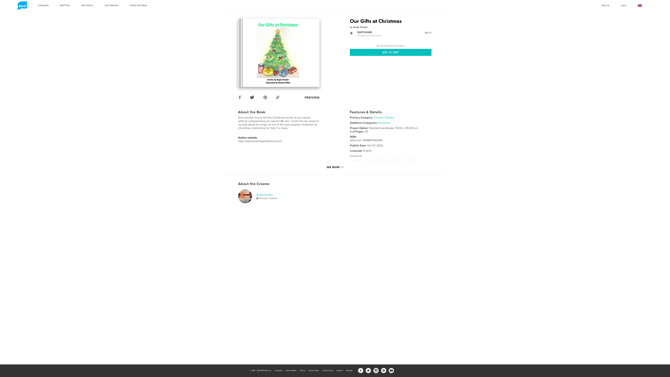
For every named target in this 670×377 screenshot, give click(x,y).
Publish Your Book (138, 5)
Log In (624, 5)
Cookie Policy (327, 370)
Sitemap (349, 370)
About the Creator (254, 184)
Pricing (302, 370)
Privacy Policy (313, 370)
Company (278, 370)
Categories (43, 5)
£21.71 (428, 32)
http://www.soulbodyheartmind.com (260, 141)
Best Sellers (87, 5)
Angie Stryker (264, 195)
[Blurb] (22, 7)
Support (340, 370)
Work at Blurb (291, 370)
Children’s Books (383, 117)
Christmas (384, 123)
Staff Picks (65, 5)
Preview (312, 97)
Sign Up (605, 5)
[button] (640, 5)
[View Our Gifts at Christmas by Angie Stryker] (278, 53)
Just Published (111, 5)
